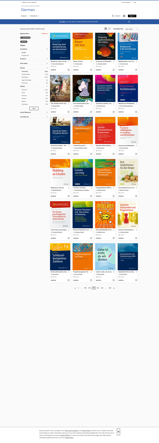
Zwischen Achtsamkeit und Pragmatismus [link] (127, 230)
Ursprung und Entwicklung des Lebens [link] (104, 61)
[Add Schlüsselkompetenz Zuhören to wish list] (68, 280)
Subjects (24, 16)
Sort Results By (118, 29)
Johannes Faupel (79, 232)
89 (85, 288)
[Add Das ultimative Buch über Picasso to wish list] (91, 112)
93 (102, 288)
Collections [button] (34, 16)
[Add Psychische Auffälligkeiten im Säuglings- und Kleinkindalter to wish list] (136, 154)
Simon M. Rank (124, 148)
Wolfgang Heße (101, 190)
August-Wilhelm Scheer (81, 148)
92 (98, 288)
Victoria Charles (79, 106)
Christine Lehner (124, 232)
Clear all (44, 33)
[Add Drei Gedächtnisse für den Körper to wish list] (136, 196)
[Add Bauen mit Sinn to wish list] (91, 70)
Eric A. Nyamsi (78, 274)
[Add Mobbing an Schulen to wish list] (68, 196)
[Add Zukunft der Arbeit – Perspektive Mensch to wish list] (68, 154)
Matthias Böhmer (56, 190)
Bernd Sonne (101, 148)
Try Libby (62, 22)
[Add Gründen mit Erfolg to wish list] (91, 196)
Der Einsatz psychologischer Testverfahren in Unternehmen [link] (59, 230)
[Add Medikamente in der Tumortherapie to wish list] (136, 70)
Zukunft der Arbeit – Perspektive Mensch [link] (59, 145)
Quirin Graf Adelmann (58, 64)
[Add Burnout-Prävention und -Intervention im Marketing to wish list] (91, 238)
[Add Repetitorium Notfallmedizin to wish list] (136, 112)
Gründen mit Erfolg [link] (79, 188)
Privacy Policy (86, 431)
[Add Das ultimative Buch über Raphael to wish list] (68, 112)
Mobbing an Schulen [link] (57, 188)
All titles (24, 52)
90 (90, 288)
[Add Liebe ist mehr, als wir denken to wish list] (113, 280)
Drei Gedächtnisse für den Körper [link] (127, 188)
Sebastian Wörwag (57, 148)
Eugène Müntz (56, 106)
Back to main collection (30, 2)
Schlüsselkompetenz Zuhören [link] (59, 272)
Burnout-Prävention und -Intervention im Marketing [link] (81, 230)
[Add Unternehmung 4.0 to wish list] (91, 154)
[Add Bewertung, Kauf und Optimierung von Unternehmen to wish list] (68, 70)
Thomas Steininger (57, 232)
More (34, 108)
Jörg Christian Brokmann (126, 106)
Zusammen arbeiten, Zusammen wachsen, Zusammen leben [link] (104, 103)
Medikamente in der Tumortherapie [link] (127, 61)
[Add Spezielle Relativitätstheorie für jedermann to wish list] (113, 154)
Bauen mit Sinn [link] (78, 61)
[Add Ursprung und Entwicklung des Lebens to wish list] (113, 70)
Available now (25, 55)
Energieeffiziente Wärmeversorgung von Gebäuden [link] (104, 188)
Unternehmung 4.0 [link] (79, 145)
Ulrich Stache (123, 274)
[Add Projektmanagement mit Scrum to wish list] (91, 280)
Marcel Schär (101, 274)
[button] (126, 2)
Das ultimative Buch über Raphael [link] (59, 103)
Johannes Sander (102, 64)
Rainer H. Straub (124, 190)
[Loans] (124, 16)
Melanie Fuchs (101, 232)
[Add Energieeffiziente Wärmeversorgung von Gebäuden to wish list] (113, 196)
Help (135, 2)
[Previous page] (75, 288)
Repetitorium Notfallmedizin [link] (127, 103)
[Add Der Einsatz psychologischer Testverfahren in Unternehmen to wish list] (68, 238)
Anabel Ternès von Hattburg (82, 190)
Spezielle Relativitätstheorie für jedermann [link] (104, 145)
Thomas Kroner (124, 64)
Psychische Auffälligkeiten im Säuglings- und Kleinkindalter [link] (127, 145)
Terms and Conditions (72, 431)
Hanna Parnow (101, 106)
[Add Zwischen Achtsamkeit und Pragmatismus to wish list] (136, 238)
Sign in (132, 16)
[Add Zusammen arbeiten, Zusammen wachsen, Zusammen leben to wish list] (113, 112)
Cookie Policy (69, 438)
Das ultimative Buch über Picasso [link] (81, 103)
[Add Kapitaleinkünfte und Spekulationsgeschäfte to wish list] (136, 280)
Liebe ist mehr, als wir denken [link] (104, 272)
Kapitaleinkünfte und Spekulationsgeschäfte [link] (127, 272)
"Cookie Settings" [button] (64, 435)
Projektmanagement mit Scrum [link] (81, 272)
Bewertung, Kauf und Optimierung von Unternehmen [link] (59, 61)
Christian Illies (78, 64)
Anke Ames (55, 274)
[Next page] (114, 288)
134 (110, 288)
